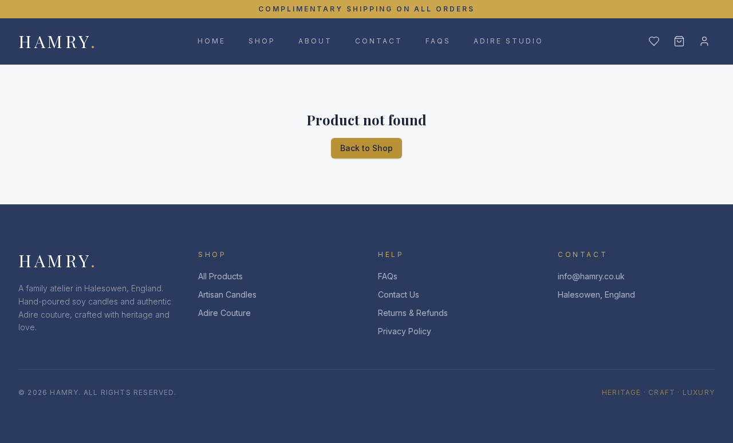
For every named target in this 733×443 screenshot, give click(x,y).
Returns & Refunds (413, 313)
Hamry (57, 41)
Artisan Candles (227, 294)
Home (212, 41)
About (315, 41)
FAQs (438, 41)
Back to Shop (366, 148)
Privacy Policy (404, 331)
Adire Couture (224, 313)
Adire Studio (508, 41)
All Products (220, 276)
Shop (262, 41)
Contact (379, 41)
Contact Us (398, 294)
